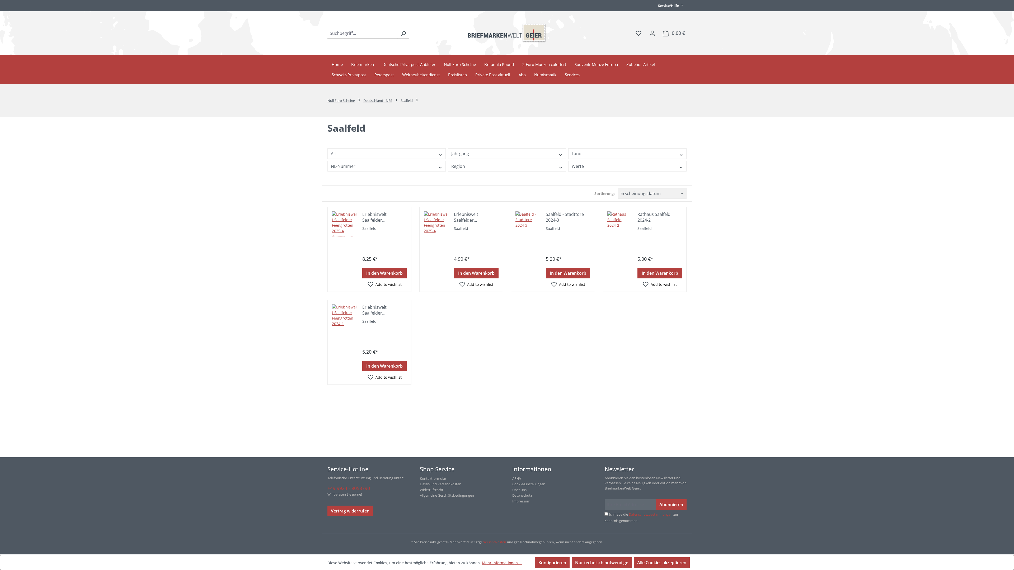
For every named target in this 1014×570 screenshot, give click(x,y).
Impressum (521, 501)
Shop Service (437, 469)
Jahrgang (460, 153)
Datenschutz (522, 495)
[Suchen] (403, 33)
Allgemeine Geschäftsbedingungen (447, 495)
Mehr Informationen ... (502, 562)
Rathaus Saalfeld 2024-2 (653, 217)
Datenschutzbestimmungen (651, 514)
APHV (516, 478)
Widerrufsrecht (431, 489)
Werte (578, 166)
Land (576, 153)
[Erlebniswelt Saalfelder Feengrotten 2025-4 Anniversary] (344, 223)
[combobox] (362, 33)
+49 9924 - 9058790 (348, 488)
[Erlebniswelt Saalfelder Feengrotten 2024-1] (344, 316)
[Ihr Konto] (652, 33)
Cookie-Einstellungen (528, 484)
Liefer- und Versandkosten (440, 484)
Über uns (519, 489)
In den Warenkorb (384, 273)
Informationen (531, 469)
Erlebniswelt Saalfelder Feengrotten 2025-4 (473, 217)
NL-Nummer (343, 166)
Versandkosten (494, 542)
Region (458, 166)
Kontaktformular (433, 478)
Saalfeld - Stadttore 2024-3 (565, 217)
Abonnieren (671, 504)
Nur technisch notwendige (601, 563)
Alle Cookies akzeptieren (661, 563)
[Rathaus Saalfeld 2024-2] (619, 223)
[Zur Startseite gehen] (507, 33)
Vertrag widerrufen (350, 511)
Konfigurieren (552, 563)
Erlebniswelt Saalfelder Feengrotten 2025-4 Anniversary (381, 217)
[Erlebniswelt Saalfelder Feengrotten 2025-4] (436, 223)
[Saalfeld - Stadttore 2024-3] (528, 223)
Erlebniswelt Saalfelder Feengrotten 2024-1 (381, 310)
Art (334, 153)
